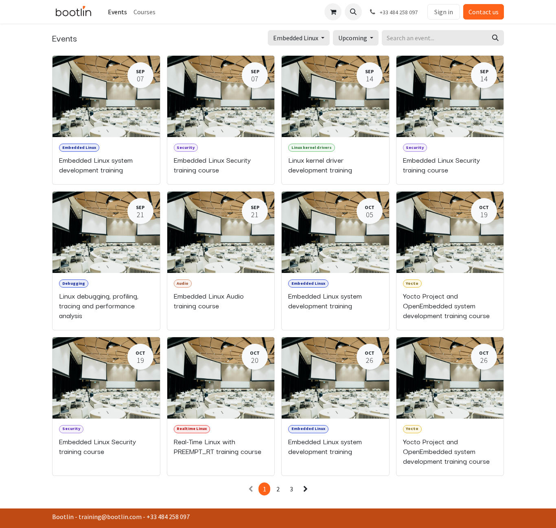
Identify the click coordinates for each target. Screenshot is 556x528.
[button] (353, 11)
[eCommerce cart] (332, 11)
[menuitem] (117, 12)
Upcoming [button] (353, 38)
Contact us (483, 12)
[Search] (495, 38)
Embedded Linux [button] (296, 38)
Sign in (443, 12)
